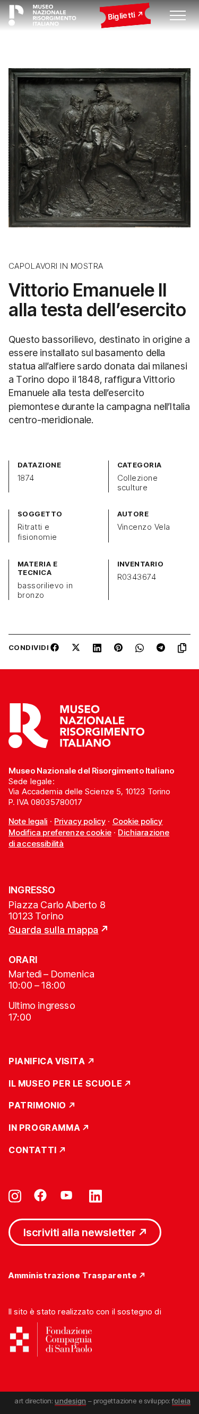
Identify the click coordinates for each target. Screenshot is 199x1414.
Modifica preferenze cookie (59, 832)
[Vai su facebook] (40, 1195)
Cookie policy (138, 821)
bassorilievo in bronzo (45, 590)
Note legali (28, 821)
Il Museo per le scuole (65, 1084)
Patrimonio (37, 1106)
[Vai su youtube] (67, 1195)
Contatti (32, 1150)
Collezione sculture (137, 482)
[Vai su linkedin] (95, 1195)
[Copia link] (184, 651)
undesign (70, 1400)
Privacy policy (80, 821)
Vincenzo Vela (143, 527)
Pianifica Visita (46, 1061)
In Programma (44, 1128)
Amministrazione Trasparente (72, 1275)
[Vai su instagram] (14, 1195)
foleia (181, 1400)
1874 (26, 478)
